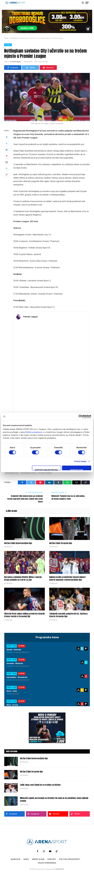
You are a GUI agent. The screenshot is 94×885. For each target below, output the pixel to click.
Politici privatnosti (33, 432)
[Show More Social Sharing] (59, 67)
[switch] (35, 452)
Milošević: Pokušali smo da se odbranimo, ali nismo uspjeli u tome (68, 497)
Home (6, 38)
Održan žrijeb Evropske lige (60, 543)
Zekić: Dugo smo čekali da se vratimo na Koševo (40, 784)
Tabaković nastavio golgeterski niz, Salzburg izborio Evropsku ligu (68, 615)
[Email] (6, 162)
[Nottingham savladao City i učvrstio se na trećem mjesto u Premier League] (47, 97)
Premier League (45, 473)
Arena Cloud (38, 859)
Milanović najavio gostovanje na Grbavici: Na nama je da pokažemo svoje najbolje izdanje (54, 799)
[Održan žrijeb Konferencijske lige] (24, 528)
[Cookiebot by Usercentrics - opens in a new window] (80, 416)
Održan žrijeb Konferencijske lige (18, 543)
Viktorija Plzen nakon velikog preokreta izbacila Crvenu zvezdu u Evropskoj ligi (24, 615)
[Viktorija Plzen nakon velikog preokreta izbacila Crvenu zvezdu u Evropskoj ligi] (24, 599)
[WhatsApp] (6, 168)
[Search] (82, 2)
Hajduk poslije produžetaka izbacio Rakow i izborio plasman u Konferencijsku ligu (67, 578)
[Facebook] (6, 137)
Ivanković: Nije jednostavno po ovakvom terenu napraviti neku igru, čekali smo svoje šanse (25, 499)
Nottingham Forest (28, 473)
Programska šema (47, 637)
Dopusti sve (76, 469)
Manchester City (11, 473)
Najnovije (15, 859)
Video (26, 859)
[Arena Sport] (15, 3)
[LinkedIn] (6, 149)
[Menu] (87, 2)
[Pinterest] (6, 155)
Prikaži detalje (80, 461)
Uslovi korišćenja (47, 863)
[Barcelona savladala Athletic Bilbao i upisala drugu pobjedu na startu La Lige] (24, 562)
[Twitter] (6, 143)
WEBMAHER (59, 869)
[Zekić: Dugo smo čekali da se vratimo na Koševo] (11, 787)
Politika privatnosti (69, 859)
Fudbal (8, 45)
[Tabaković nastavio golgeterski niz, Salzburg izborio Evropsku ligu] (69, 599)
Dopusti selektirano (46, 469)
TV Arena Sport (15, 62)
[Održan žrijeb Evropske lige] (69, 528)
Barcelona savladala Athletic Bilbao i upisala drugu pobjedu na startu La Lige (23, 578)
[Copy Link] (6, 174)
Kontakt (51, 859)
